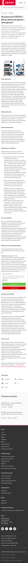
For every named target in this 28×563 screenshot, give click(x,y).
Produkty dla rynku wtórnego (8, 456)
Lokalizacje (3, 439)
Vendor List (5, 280)
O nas (2, 432)
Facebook (20, 379)
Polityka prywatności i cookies (8, 554)
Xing (6, 387)
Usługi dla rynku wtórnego (7, 458)
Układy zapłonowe (5, 545)
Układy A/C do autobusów (7, 466)
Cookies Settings (14, 287)
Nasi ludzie (3, 434)
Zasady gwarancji (5, 446)
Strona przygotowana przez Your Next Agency (11, 560)
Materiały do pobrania (6, 493)
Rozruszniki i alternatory (6, 540)
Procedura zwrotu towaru (7, 449)
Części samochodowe (6, 476)
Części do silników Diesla (6, 536)
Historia (3, 437)
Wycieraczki (13, 545)
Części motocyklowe (6, 478)
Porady (10, 418)
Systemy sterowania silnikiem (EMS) (9, 543)
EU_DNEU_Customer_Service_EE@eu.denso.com (12, 510)
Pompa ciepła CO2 (5, 461)
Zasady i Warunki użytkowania (8, 557)
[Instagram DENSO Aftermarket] (14, 528)
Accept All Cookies (14, 284)
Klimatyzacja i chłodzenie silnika (8, 538)
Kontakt (3, 441)
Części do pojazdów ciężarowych (8, 480)
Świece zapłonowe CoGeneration (8, 468)
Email (6, 383)
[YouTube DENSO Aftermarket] (2, 528)
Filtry (15, 536)
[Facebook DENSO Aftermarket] (10, 528)
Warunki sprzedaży (5, 444)
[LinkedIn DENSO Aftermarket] (6, 528)
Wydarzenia (4, 503)
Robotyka (3, 463)
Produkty (11, 13)
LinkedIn (7, 379)
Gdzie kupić (3, 490)
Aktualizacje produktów (6, 483)
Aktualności (4, 500)
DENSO (8, 2)
